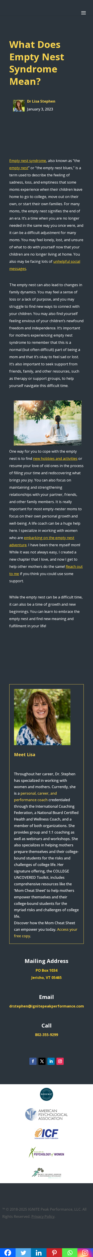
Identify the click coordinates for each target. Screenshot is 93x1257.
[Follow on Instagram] (60, 1061)
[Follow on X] (42, 1061)
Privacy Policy (42, 1216)
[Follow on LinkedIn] (51, 1061)
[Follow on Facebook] (33, 1061)
